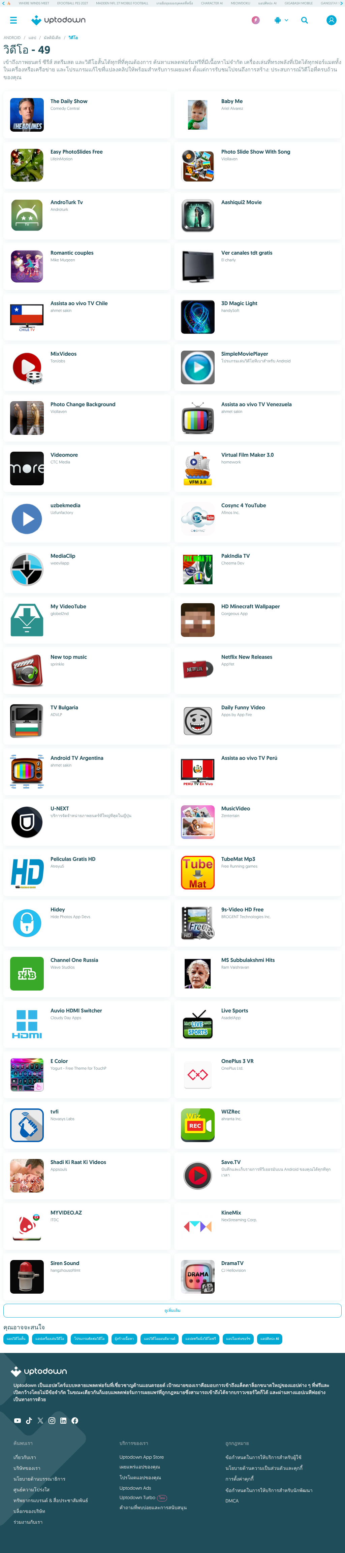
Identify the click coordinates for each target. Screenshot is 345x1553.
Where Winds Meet (34, 3)
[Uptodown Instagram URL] (52, 1421)
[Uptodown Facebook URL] (75, 1421)
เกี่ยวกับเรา (24, 1457)
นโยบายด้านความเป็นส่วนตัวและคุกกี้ (264, 1468)
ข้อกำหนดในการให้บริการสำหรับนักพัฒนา (268, 1490)
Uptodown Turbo (142, 1497)
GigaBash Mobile (299, 3)
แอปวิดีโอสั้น (16, 1339)
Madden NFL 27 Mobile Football (122, 3)
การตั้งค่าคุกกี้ (239, 1479)
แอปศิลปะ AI (267, 3)
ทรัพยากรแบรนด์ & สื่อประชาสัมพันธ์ (50, 1500)
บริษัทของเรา (26, 1468)
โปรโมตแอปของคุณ (140, 1478)
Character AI (212, 3)
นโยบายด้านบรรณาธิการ (39, 1479)
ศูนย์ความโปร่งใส (31, 1490)
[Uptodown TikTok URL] (29, 1421)
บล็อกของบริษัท (29, 1511)
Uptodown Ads (135, 1488)
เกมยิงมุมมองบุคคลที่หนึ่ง (174, 3)
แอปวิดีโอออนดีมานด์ (159, 1339)
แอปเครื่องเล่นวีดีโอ (49, 1339)
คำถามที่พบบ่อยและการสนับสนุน (153, 1508)
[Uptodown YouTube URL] (17, 1421)
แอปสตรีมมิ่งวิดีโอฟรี (200, 1339)
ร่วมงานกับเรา (27, 1522)
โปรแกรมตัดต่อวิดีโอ (89, 1339)
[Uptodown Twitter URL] (40, 1421)
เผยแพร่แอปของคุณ (140, 1467)
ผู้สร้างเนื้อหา (124, 1339)
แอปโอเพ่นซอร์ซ (238, 1339)
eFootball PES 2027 (72, 3)
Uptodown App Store (142, 1457)
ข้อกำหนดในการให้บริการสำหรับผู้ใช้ (263, 1457)
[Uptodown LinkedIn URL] (63, 1421)
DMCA (232, 1501)
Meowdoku (240, 3)
